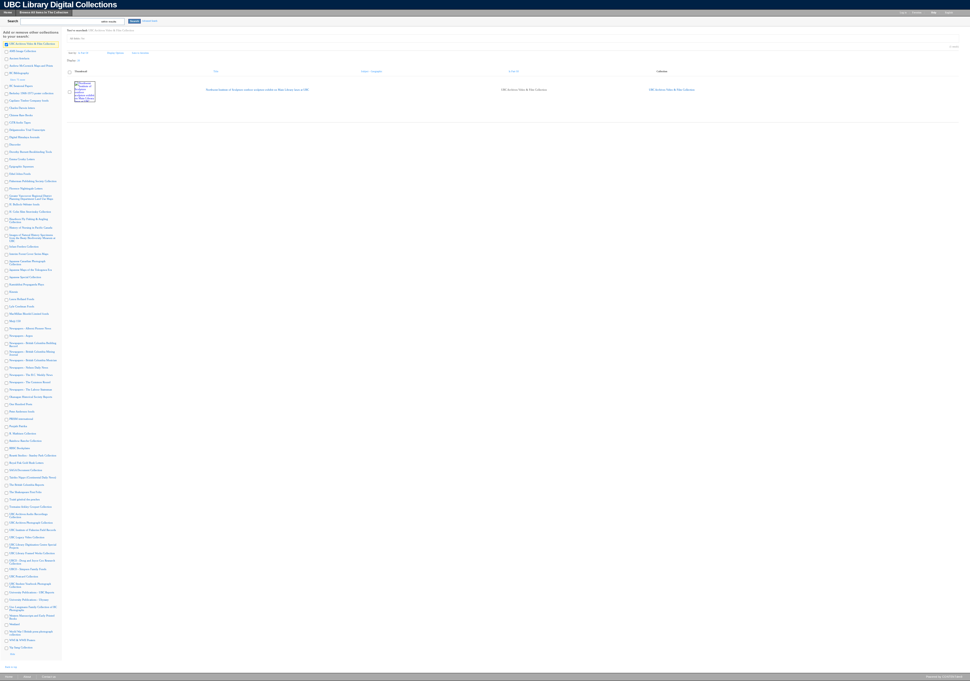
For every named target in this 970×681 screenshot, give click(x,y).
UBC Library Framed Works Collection (32, 553)
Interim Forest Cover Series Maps (28, 253)
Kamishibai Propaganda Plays (26, 284)
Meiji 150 (15, 321)
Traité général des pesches (24, 499)
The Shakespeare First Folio (25, 492)
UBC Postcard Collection (23, 576)
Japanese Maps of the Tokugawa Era (30, 269)
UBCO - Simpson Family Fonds (27, 569)
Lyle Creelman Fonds (21, 306)
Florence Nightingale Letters (25, 188)
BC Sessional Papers (21, 85)
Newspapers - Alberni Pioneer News (30, 328)
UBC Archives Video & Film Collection (32, 43)
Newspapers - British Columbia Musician (33, 360)
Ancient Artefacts (19, 58)
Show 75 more (17, 79)
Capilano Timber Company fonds (28, 100)
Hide (12, 654)
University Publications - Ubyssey (29, 599)
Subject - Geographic (371, 71)
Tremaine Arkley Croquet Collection (30, 506)
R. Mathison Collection (22, 433)
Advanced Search (149, 20)
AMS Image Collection (22, 51)
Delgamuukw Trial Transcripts (27, 129)
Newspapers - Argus (21, 335)
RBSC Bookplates (19, 448)
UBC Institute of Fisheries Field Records (32, 529)
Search (13, 21)
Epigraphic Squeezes (21, 166)
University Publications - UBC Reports (31, 592)
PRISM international (21, 418)
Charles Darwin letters (22, 107)
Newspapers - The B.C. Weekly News (31, 374)
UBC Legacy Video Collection (26, 537)
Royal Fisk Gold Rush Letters (26, 462)
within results (108, 21)
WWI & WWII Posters (22, 640)
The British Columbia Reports (26, 484)
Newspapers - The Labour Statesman (30, 389)
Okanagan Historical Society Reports (30, 396)
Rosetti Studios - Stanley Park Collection (32, 455)
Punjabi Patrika (18, 426)
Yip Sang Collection (21, 647)
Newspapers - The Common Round (30, 382)
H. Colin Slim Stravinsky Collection (30, 211)
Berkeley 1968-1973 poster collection (31, 93)
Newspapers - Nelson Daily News (28, 367)
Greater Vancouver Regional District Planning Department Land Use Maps (31, 197)
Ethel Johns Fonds (20, 173)
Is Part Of (83, 53)
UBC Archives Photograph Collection (31, 522)
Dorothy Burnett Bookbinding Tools (30, 151)
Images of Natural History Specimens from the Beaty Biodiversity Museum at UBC (32, 237)
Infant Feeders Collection (24, 246)
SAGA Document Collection (25, 470)
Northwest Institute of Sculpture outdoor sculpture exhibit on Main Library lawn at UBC (257, 89)
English (949, 12)
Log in (903, 12)
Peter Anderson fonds (21, 411)
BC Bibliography (19, 73)
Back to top (11, 667)
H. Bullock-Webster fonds (24, 204)
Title (215, 71)
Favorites (917, 12)
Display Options (115, 53)
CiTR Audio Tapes (20, 122)
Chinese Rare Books (21, 115)
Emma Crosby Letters (22, 159)
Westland (14, 624)
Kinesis (13, 291)
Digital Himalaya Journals (24, 137)
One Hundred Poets (20, 404)
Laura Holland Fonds (21, 299)
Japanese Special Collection (25, 277)
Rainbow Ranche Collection (25, 440)
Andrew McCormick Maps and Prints (31, 65)
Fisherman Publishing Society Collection (33, 181)
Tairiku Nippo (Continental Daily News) (32, 477)
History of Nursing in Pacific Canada (30, 227)
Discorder (15, 144)
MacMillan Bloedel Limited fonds (29, 313)
